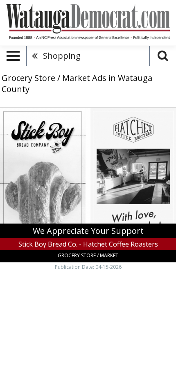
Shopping (62, 55)
